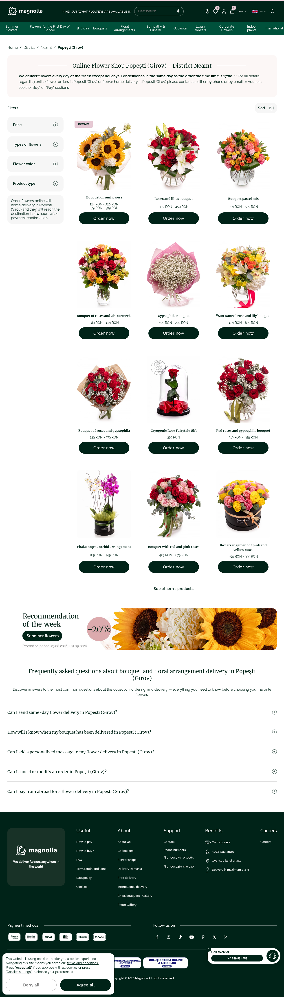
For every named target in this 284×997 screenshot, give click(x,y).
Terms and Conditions (91, 868)
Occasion (180, 28)
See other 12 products (174, 589)
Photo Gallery (127, 904)
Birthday (83, 28)
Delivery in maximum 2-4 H (230, 869)
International (274, 28)
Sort (261, 108)
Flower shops (127, 859)
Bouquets (100, 28)
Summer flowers (12, 28)
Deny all (31, 985)
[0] (215, 11)
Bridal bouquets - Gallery (135, 895)
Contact (169, 841)
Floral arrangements (124, 28)
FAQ (79, 859)
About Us (124, 841)
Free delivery (127, 877)
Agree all (86, 985)
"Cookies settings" (19, 972)
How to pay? (84, 841)
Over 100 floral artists (226, 860)
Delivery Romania (130, 868)
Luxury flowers (200, 28)
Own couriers (221, 842)
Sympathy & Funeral (156, 28)
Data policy (84, 877)
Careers (265, 841)
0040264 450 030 (182, 866)
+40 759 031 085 (237, 958)
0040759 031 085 (182, 857)
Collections (125, 850)
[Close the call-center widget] (208, 949)
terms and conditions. (83, 963)
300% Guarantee (223, 851)
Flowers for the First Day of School (50, 28)
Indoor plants (252, 28)
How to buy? (85, 850)
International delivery (132, 886)
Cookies (81, 886)
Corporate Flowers (226, 28)
